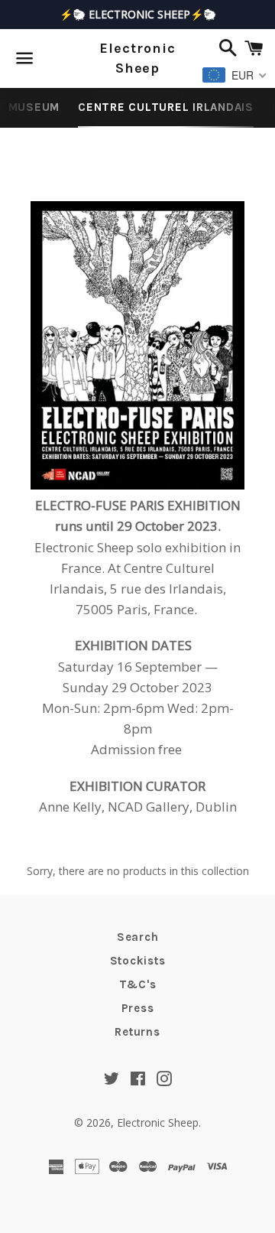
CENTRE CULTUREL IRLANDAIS (166, 107)
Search (138, 937)
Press (137, 1008)
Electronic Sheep (137, 58)
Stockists (138, 961)
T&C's (138, 984)
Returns (137, 1032)
